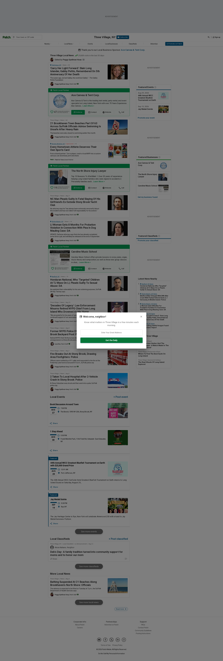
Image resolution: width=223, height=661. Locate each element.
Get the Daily (111, 340)
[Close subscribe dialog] (141, 316)
